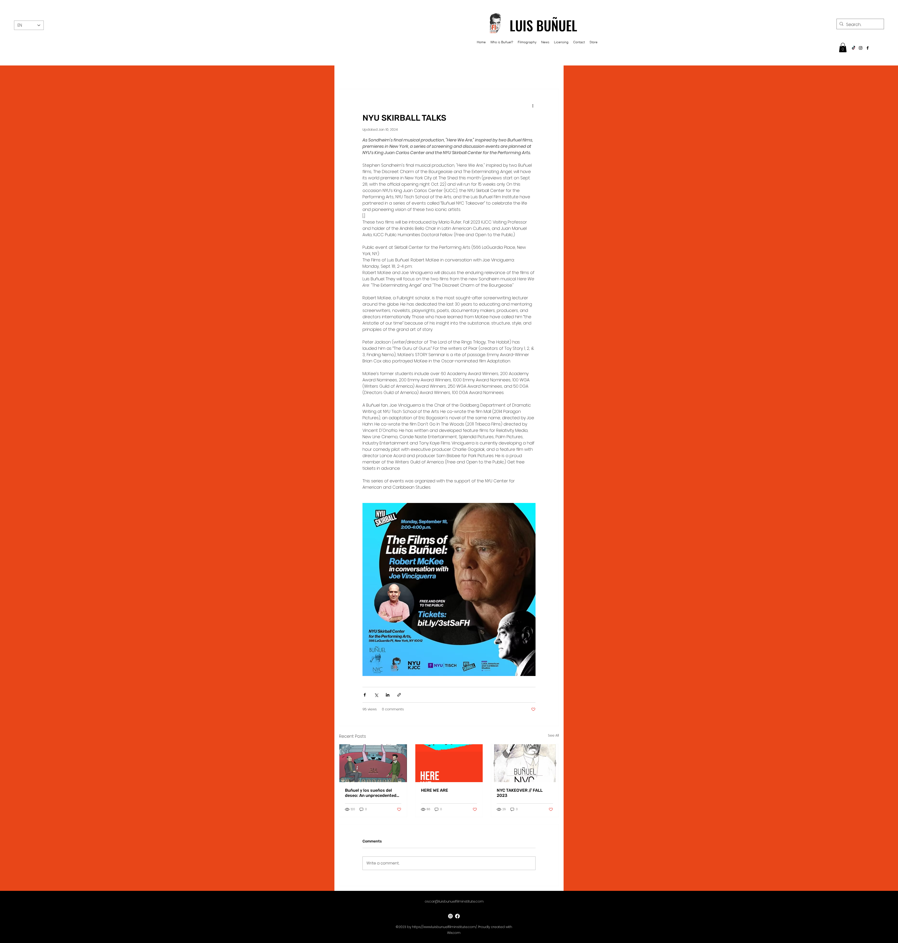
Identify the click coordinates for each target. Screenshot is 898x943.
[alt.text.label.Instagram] (860, 48)
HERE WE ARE (434, 790)
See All (553, 735)
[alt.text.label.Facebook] (867, 48)
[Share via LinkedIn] (387, 695)
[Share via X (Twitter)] (376, 695)
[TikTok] (853, 48)
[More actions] (533, 106)
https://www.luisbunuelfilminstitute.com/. (444, 927)
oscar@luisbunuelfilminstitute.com (454, 901)
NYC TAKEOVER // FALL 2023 (520, 793)
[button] (843, 47)
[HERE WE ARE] (449, 763)
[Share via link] (399, 695)
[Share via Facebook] (364, 695)
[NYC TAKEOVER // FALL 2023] (525, 763)
